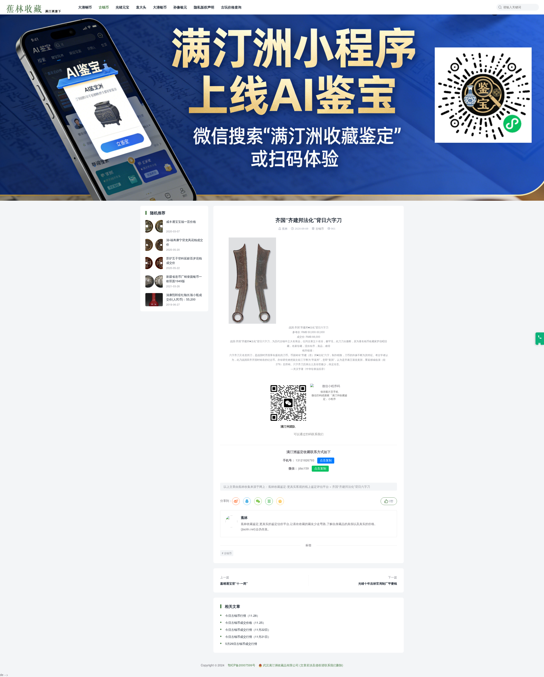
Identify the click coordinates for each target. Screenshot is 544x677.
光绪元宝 (122, 7)
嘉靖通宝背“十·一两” (234, 580)
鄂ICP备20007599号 (241, 665)
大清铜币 (85, 7)
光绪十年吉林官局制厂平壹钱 (377, 580)
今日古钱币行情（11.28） (242, 615)
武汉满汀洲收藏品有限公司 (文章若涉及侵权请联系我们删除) (303, 665)
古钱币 (104, 7)
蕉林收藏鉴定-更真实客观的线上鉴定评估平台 (298, 486)
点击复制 (326, 460)
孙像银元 (180, 7)
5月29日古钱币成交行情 (241, 643)
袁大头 (141, 7)
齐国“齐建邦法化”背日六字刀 (351, 486)
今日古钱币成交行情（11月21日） (248, 636)
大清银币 (160, 7)
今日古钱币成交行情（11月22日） (248, 629)
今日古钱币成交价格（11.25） (245, 622)
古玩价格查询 (231, 7)
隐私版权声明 (204, 7)
